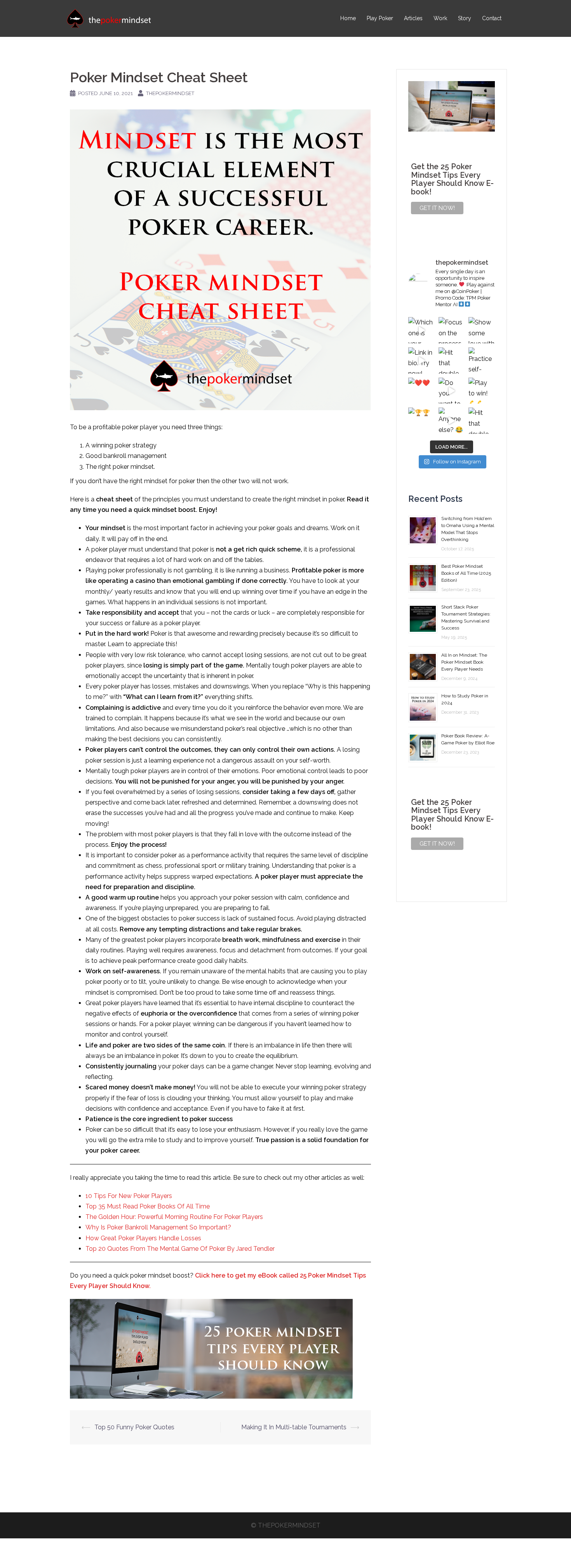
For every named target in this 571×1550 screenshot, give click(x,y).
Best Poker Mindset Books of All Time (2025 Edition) (466, 573)
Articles (413, 18)
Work (440, 18)
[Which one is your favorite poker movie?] (421, 330)
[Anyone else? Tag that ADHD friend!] (452, 420)
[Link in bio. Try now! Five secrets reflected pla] (421, 360)
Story (464, 18)
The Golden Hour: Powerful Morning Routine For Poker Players (174, 1217)
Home (348, 18)
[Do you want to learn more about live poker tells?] (452, 391)
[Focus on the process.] (452, 330)
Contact (491, 18)
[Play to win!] (481, 391)
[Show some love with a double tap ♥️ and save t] (481, 330)
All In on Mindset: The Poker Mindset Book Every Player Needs (464, 662)
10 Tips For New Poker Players (128, 1196)
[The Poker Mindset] (108, 18)
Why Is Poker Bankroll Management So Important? (158, 1227)
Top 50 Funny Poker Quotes (134, 1427)
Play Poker (380, 18)
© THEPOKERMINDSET (285, 1525)
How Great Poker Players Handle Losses (143, 1238)
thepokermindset (170, 93)
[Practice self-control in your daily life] (481, 360)
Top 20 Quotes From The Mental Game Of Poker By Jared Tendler (180, 1248)
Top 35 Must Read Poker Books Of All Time (147, 1206)
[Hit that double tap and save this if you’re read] (452, 360)
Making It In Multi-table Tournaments (293, 1427)
